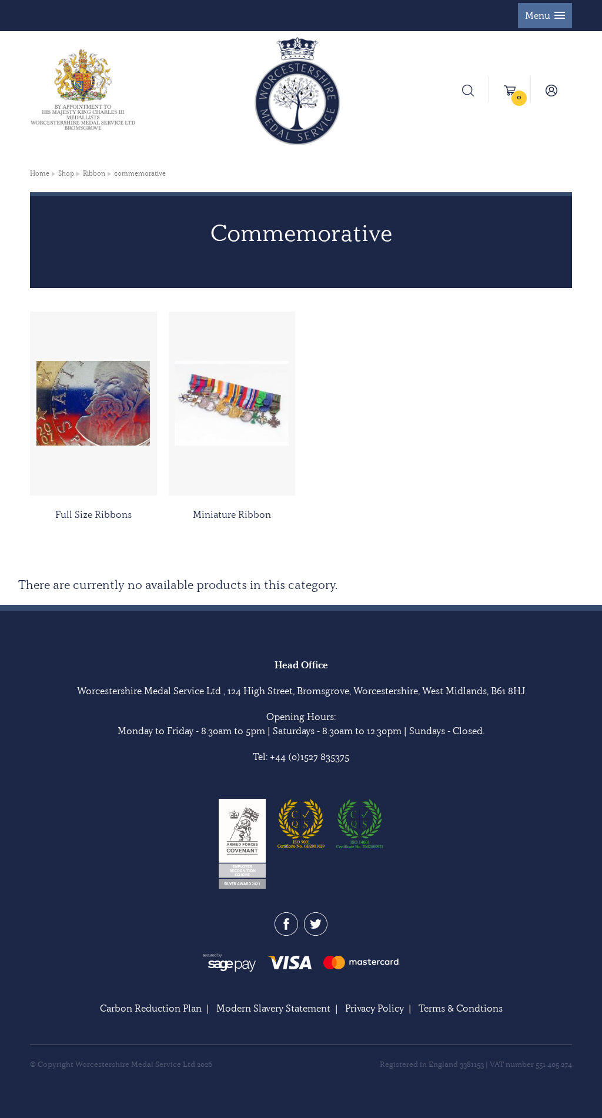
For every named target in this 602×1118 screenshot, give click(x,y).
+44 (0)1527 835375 (309, 756)
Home (39, 173)
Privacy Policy (374, 1008)
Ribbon (94, 173)
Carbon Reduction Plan (151, 1008)
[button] (545, 15)
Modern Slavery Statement (273, 1008)
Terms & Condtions (461, 1008)
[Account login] (551, 89)
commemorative (140, 173)
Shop (66, 173)
